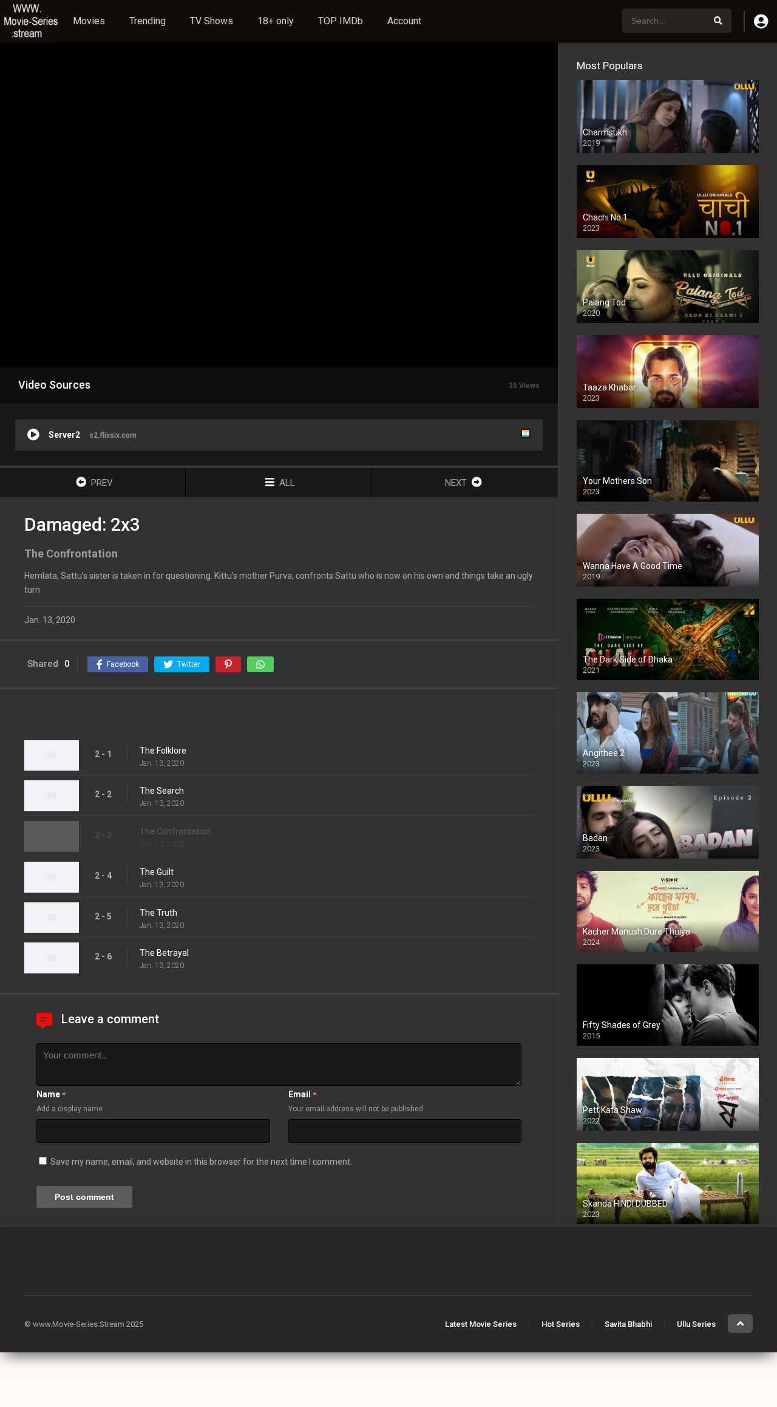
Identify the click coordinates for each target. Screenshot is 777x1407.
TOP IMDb (340, 21)
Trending (147, 21)
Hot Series (560, 1324)
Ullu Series (696, 1324)
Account (404, 21)
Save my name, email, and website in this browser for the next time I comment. (201, 1162)
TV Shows (211, 21)
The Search (162, 790)
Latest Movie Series (481, 1324)
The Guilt (157, 872)
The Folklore (163, 750)
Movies (89, 21)
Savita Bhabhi (628, 1324)
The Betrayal (164, 953)
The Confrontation (175, 831)
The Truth (158, 913)
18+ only (275, 21)
